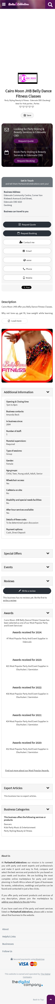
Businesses (8, 943)
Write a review (29, 590)
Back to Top (38, 999)
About (5, 929)
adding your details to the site (16, 901)
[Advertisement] (27, 38)
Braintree (40, 959)
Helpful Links (9, 936)
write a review (9, 600)
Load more (16, 320)
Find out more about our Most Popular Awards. (27, 770)
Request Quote (26, 140)
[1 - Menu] (4, 4)
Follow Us (7, 951)
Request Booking (26, 160)
